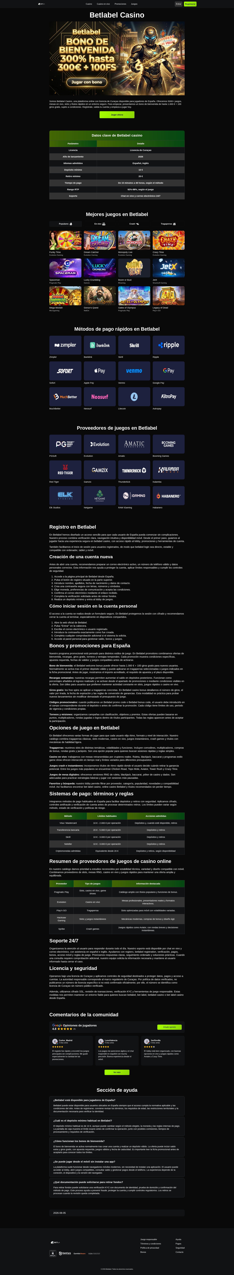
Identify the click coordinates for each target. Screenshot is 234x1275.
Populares (63, 224)
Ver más (117, 1072)
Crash (132, 224)
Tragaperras (166, 224)
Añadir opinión (169, 1027)
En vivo (97, 224)
